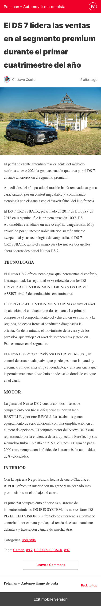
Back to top (89, 585)
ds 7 (29, 550)
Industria (29, 540)
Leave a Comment (50, 565)
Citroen (18, 550)
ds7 (67, 550)
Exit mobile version (51, 599)
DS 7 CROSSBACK (48, 550)
